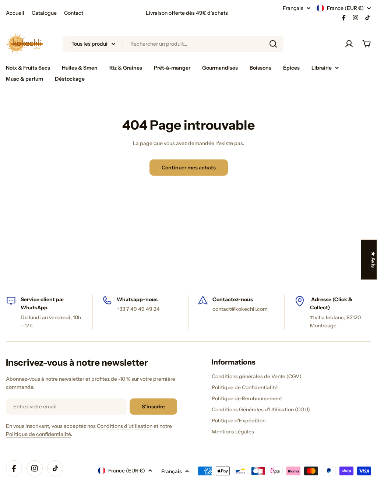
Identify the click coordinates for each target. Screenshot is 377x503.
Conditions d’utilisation (124, 426)
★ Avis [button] (373, 260)
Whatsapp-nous (137, 299)
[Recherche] (273, 43)
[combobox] (173, 44)
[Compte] (349, 43)
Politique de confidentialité (38, 434)
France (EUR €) (345, 8)
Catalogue (44, 13)
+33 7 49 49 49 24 (138, 309)
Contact (73, 13)
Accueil (15, 13)
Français (293, 8)
